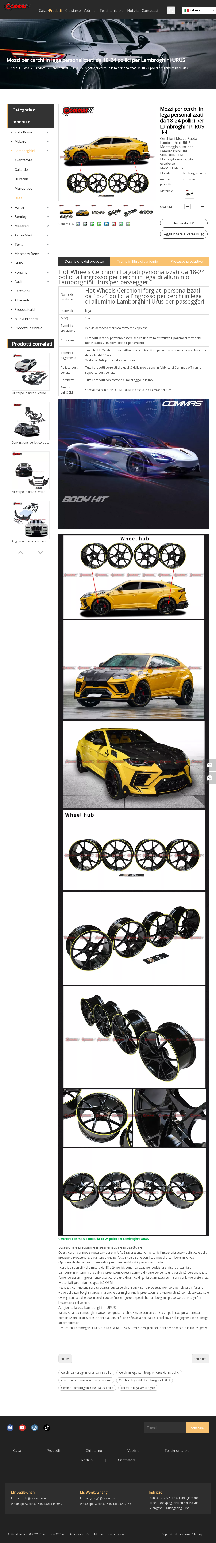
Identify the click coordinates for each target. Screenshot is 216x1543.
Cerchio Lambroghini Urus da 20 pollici (87, 1388)
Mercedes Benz (27, 253)
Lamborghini (25, 150)
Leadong (184, 1534)
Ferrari (20, 207)
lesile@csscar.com (33, 1498)
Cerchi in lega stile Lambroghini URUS (144, 1380)
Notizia (87, 1459)
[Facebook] (10, 1427)
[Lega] (189, 194)
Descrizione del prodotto (84, 261)
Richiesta (181, 223)
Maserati (22, 226)
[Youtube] (22, 1427)
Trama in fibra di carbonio (137, 261)
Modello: (166, 173)
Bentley (21, 216)
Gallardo (21, 169)
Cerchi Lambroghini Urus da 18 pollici (86, 1373)
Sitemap (197, 1534)
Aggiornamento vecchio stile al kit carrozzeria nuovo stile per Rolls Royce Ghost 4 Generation (31, 492)
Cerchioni (22, 291)
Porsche (21, 272)
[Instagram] (34, 1427)
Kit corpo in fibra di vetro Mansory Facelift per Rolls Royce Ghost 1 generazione (31, 442)
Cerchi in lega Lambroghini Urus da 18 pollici (149, 1373)
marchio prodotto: (166, 181)
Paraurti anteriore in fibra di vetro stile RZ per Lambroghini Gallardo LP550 (31, 541)
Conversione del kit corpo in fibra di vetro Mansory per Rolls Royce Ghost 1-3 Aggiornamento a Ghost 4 (31, 393)
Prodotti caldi (25, 309)
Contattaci (126, 1459)
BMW (19, 263)
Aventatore (23, 160)
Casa (17, 1450)
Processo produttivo (187, 261)
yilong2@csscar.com (104, 1498)
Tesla (19, 244)
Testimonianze (177, 1450)
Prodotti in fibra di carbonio (32, 328)
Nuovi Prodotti (26, 318)
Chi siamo (94, 1450)
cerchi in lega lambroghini (138, 1388)
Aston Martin (25, 235)
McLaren (21, 141)
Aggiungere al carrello (181, 234)
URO (18, 197)
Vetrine (133, 1450)
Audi (18, 281)
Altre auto (22, 300)
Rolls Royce (23, 132)
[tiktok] (46, 1427)
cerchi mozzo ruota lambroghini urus (86, 1380)
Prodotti (53, 1450)
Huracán (21, 179)
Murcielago (23, 188)
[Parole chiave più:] (171, 10)
